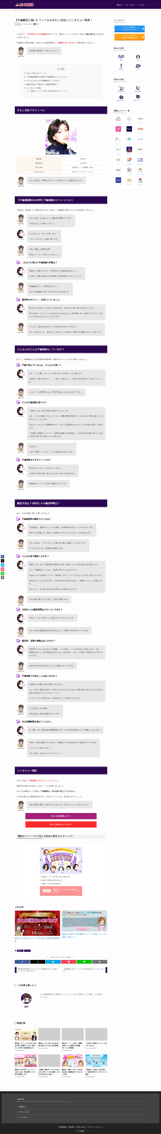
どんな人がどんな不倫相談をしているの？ (43, 81)
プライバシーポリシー (94, 1127)
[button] (22, 962)
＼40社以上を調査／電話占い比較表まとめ (129, 37)
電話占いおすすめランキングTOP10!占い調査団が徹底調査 (37, 939)
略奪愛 (121, 69)
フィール (27, 950)
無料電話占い (121, 91)
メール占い (23, 1117)
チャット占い (24, 1112)
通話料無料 (137, 91)
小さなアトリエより (86, 172)
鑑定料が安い (121, 100)
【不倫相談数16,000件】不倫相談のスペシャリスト (47, 77)
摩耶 (26, 1007)
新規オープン (138, 100)
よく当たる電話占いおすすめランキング (129, 28)
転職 (137, 69)
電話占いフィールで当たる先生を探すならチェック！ (49, 91)
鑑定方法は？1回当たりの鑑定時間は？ (42, 84)
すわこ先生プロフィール (36, 73)
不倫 (137, 60)
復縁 (121, 60)
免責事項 (71, 1127)
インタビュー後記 (34, 88)
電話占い (20, 950)
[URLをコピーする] (99, 962)
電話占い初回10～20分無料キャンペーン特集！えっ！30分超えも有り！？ (84, 935)
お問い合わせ (81, 1127)
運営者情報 (62, 1127)
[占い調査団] (24, 5)
